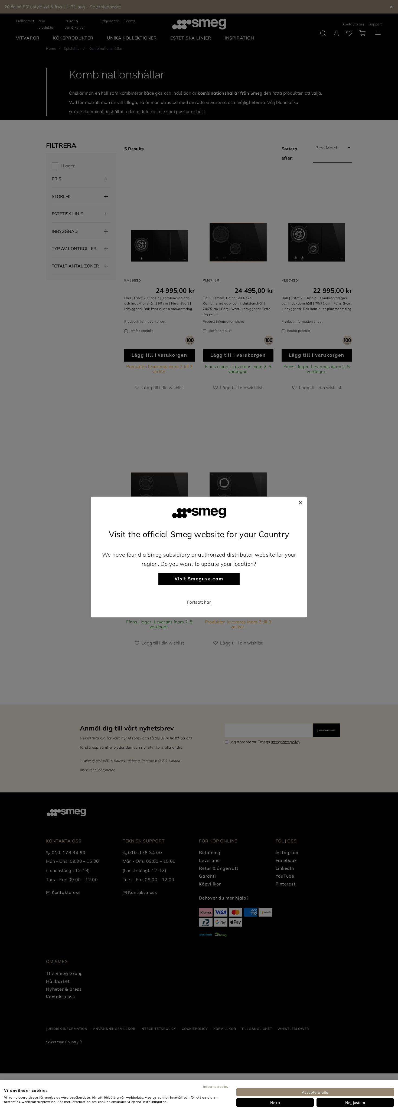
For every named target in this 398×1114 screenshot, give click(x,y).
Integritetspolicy (215, 1086)
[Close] (300, 502)
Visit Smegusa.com (199, 578)
